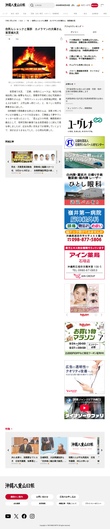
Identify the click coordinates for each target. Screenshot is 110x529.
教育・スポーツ (45, 14)
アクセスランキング (72, 26)
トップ (5, 14)
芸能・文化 (35, 14)
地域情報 (55, 14)
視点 (85, 14)
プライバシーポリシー (93, 503)
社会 (24, 14)
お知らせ (69, 84)
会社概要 (17, 503)
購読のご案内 (17, 497)
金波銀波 (95, 14)
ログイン (102, 5)
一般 (27, 21)
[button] (8, 162)
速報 (105, 14)
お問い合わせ (42, 497)
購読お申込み (94, 5)
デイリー (74, 32)
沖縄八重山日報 (11, 21)
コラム (65, 14)
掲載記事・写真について (68, 503)
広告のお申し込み (68, 497)
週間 (94, 32)
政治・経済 (15, 14)
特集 (75, 14)
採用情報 (42, 503)
